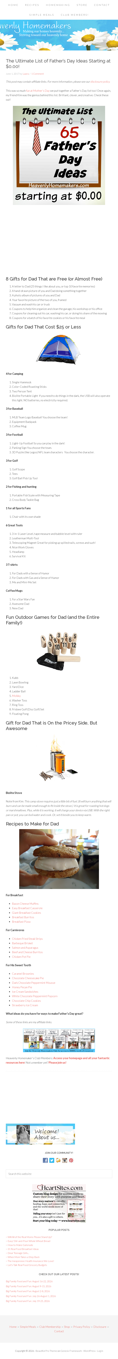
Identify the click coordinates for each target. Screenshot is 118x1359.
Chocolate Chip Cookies (26, 1000)
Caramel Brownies (23, 973)
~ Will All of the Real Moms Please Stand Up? (29, 1236)
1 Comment (37, 73)
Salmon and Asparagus (25, 947)
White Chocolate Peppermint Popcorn (34, 996)
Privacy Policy (81, 1326)
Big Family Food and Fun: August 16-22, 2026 (29, 1281)
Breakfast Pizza (21, 921)
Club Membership (50, 1326)
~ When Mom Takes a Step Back (23, 1256)
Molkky (16, 695)
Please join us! (57, 1062)
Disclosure (99, 1326)
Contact (59, 1331)
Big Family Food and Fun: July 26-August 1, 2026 (31, 1296)
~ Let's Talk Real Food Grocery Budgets (26, 1264)
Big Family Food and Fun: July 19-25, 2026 (28, 1300)
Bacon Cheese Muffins (25, 903)
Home (13, 1326)
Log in (100, 1350)
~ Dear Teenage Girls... (17, 1252)
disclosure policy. (100, 81)
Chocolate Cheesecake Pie (28, 978)
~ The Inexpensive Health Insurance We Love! (30, 1260)
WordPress (89, 1350)
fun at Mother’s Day (38, 90)
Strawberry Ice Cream (25, 1005)
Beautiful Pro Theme (46, 1350)
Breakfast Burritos (23, 917)
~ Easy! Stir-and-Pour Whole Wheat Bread (28, 1240)
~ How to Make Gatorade (19, 1244)
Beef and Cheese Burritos (27, 952)
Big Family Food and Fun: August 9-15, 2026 (28, 1286)
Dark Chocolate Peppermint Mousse (33, 982)
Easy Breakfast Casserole (27, 908)
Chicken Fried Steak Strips (27, 938)
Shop (67, 1326)
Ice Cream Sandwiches (25, 991)
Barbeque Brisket (22, 943)
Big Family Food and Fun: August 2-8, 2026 (28, 1291)
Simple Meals (28, 1326)
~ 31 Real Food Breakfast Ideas (22, 1248)
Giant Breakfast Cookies (26, 912)
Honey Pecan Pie (22, 987)
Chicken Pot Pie (21, 956)
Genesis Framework (71, 1350)
